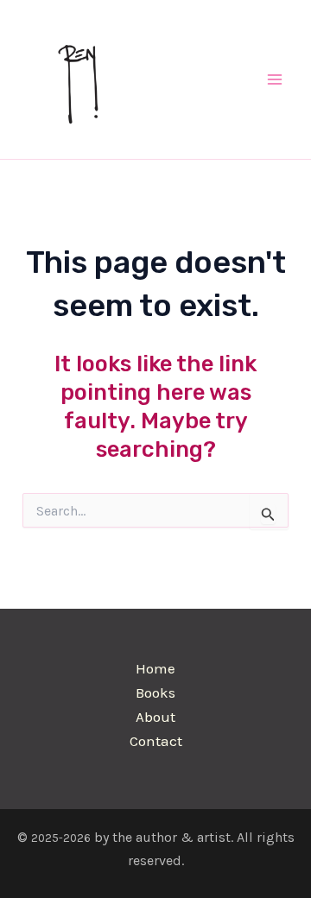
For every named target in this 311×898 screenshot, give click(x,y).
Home (155, 668)
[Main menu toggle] (275, 79)
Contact (156, 740)
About (155, 716)
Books (155, 692)
